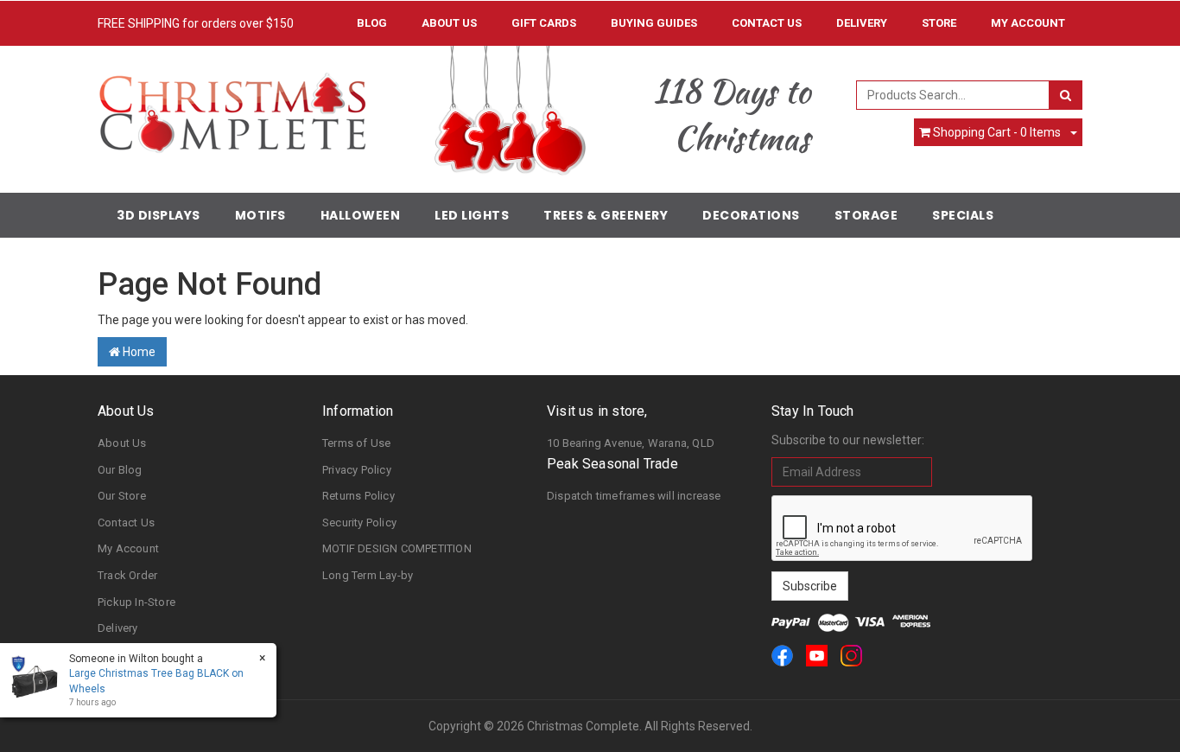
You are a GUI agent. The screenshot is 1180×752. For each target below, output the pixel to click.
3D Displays (158, 215)
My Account (128, 548)
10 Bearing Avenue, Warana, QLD (630, 443)
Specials (962, 215)
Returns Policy (358, 495)
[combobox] (953, 95)
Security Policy (359, 522)
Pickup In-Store (136, 602)
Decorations (751, 215)
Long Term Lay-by (367, 575)
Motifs (260, 215)
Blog (372, 22)
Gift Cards (543, 22)
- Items (997, 132)
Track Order (127, 575)
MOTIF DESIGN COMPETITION (397, 548)
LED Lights (472, 215)
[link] (782, 655)
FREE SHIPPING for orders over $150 (196, 23)
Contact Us (767, 22)
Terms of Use (356, 443)
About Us (449, 22)
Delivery (861, 22)
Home (137, 352)
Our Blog (120, 469)
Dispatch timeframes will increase (634, 495)
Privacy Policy (356, 469)
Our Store (122, 495)
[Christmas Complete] (232, 107)
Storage (866, 215)
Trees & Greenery (605, 215)
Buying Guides (654, 22)
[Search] (1065, 95)
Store (939, 22)
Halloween (360, 215)
